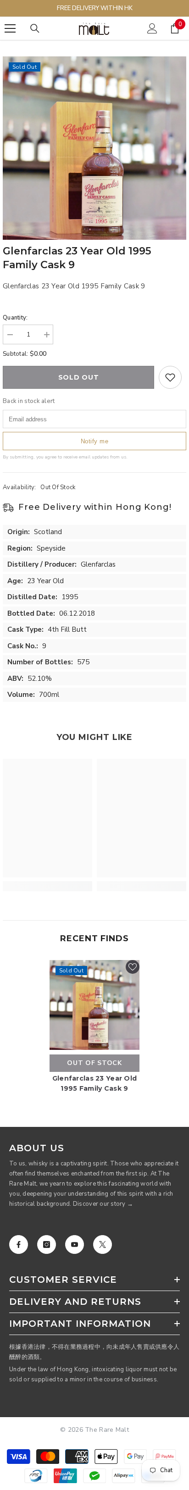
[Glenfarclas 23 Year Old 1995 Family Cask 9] (94, 1005)
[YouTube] (74, 1244)
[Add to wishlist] (170, 377)
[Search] (34, 28)
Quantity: (15, 318)
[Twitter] (102, 1244)
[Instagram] (46, 1244)
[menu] (10, 28)
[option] (94, 148)
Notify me (95, 441)
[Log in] (152, 28)
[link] (47, 886)
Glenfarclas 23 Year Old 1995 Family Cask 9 (94, 1083)
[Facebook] (18, 1244)
